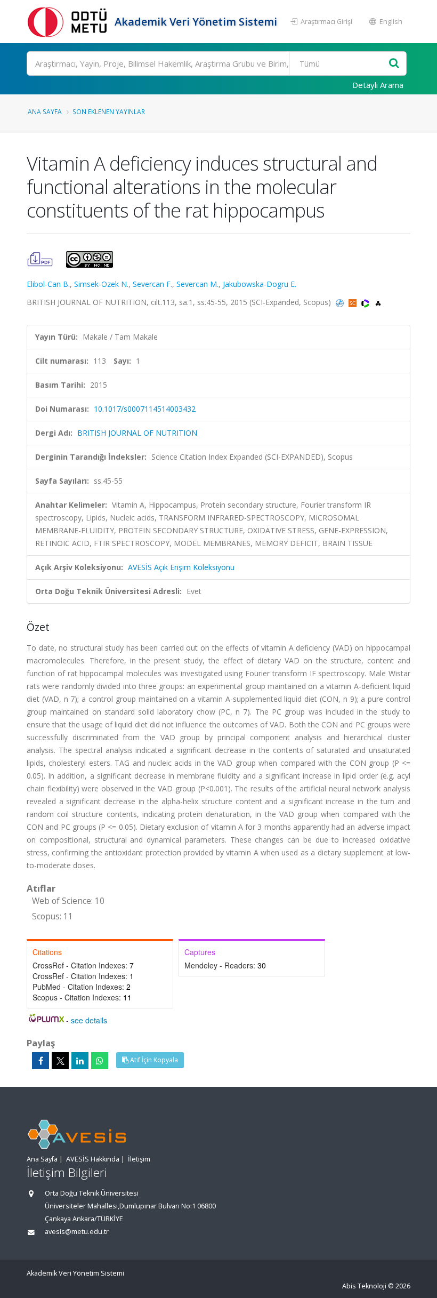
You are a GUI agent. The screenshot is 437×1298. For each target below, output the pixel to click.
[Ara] (394, 64)
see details (89, 1020)
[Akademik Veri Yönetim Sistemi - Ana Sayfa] (69, 21)
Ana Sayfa (45, 111)
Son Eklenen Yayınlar (108, 111)
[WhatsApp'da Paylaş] (99, 1060)
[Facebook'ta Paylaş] (40, 1060)
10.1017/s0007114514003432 (145, 409)
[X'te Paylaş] (60, 1060)
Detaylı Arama (377, 84)
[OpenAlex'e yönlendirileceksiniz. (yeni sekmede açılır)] (378, 302)
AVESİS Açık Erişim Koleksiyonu (181, 567)
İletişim (139, 1159)
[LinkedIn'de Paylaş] (79, 1060)
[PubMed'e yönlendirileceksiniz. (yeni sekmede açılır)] (341, 302)
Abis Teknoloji (364, 1286)
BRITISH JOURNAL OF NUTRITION (137, 433)
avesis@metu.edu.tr (77, 1231)
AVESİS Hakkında (92, 1159)
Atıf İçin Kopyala (153, 1059)
